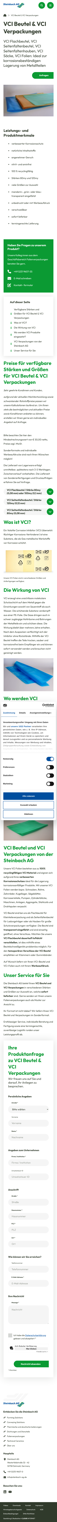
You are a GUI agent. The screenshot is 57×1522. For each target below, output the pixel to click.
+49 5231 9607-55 (23, 271)
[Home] (4, 15)
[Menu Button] (50, 5)
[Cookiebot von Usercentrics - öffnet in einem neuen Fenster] (42, 705)
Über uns (11, 1445)
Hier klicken (31, 1349)
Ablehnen (28, 814)
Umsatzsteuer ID (17, 1171)
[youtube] (10, 1491)
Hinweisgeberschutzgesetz (12, 1510)
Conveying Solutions (16, 1422)
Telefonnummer (17, 1263)
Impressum (39, 1506)
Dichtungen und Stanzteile (18, 1431)
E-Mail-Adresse (18, 1277)
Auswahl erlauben (28, 805)
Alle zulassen (28, 796)
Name (14, 1131)
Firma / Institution (19, 1157)
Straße (15, 1196)
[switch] (50, 767)
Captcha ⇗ (42, 1352)
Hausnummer (17, 1210)
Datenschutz (31, 1510)
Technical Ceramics (15, 1441)
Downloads (17, 1506)
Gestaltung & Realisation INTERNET (19, 1519)
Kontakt (28, 1506)
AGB (41, 1510)
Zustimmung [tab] (9, 713)
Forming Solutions (15, 1417)
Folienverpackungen (16, 1436)
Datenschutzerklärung (35, 1335)
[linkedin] (4, 1491)
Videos (5, 1506)
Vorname (15, 1117)
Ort (13, 1238)
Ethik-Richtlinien (28, 1514)
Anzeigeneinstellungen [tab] (41, 713)
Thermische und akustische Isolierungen (24, 1427)
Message (15, 1303)
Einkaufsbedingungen (10, 1514)
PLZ (14, 1224)
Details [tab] (22, 713)
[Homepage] (13, 5)
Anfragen (44, 75)
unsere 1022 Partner (21, 726)
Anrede (15, 1103)
